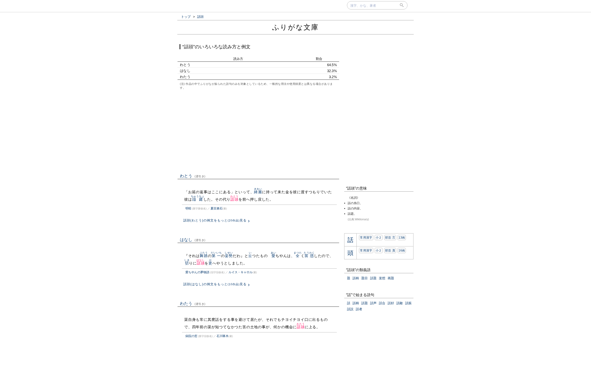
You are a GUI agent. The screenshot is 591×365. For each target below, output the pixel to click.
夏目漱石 (217, 208)
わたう (192, 303)
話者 (359, 309)
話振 (408, 303)
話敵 (399, 303)
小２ (379, 237)
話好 (391, 303)
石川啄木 (223, 336)
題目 (364, 278)
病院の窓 (191, 336)
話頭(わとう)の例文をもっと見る (215, 220)
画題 (391, 278)
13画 (401, 237)
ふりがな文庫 (295, 27)
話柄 (356, 278)
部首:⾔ (390, 237)
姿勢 (229, 256)
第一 (216, 256)
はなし (192, 239)
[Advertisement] (258, 131)
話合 (382, 303)
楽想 (382, 278)
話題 (373, 278)
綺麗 (258, 192)
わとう (192, 176)
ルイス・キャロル (241, 272)
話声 (373, 303)
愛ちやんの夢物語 (197, 272)
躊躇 (198, 199)
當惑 (309, 256)
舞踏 (204, 256)
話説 (350, 309)
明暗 (188, 208)
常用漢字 (366, 237)
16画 (401, 250)
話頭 (234, 199)
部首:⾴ (390, 250)
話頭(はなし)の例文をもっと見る (215, 284)
